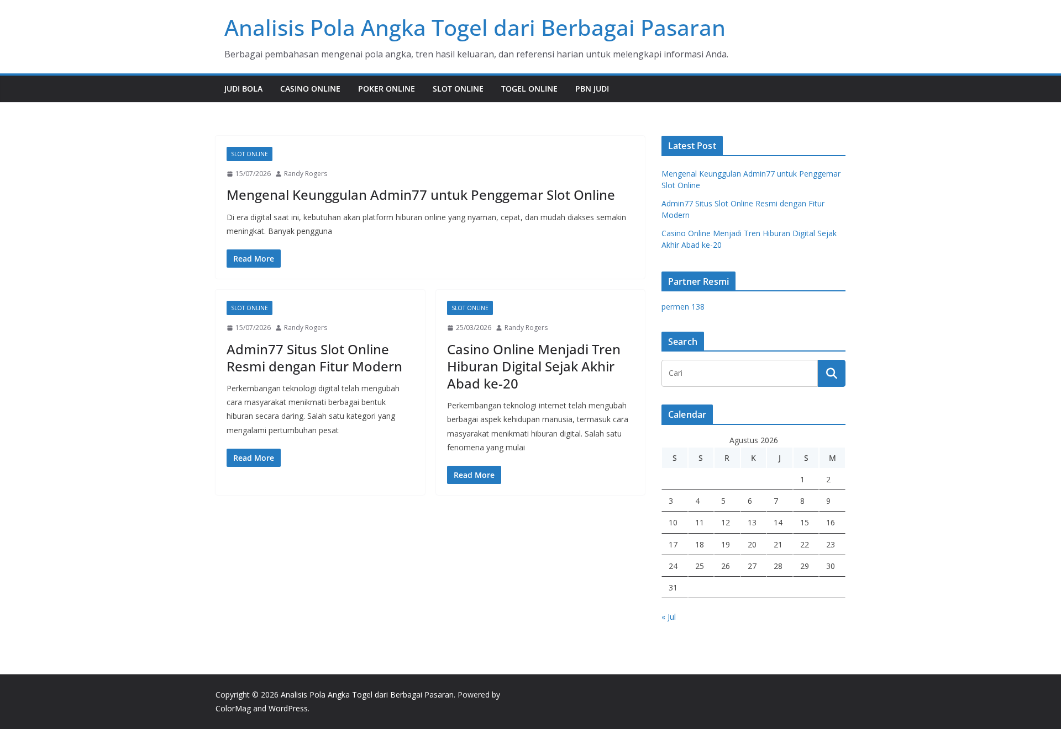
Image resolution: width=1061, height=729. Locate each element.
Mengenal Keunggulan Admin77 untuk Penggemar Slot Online (421, 194)
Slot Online (458, 88)
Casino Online (310, 88)
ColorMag (233, 708)
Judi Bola (243, 88)
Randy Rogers (305, 173)
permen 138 (683, 306)
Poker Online (386, 88)
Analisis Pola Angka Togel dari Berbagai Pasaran (475, 27)
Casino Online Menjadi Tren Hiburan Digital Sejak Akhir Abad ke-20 (534, 366)
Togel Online (529, 88)
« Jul (668, 616)
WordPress (288, 708)
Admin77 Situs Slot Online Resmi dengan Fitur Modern (314, 357)
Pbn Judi (592, 88)
